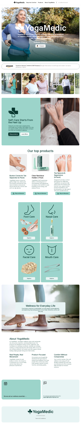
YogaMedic (51, 2)
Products (40, 2)
